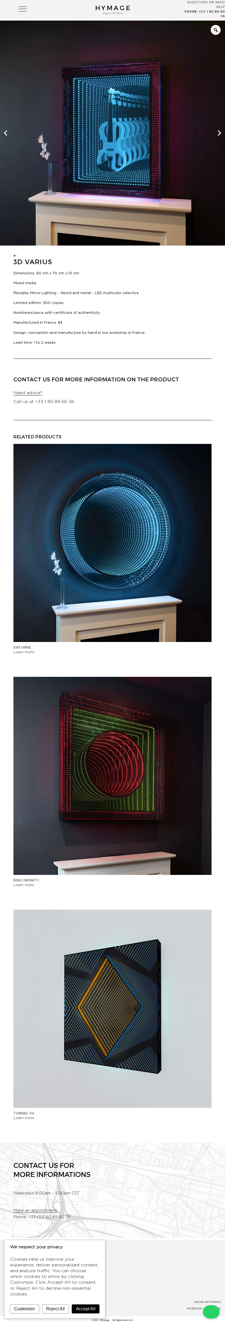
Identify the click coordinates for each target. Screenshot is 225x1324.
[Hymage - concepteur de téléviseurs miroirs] (14, 255)
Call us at (43, 401)
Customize (24, 1308)
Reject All (55, 1308)
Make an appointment (35, 1210)
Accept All (85, 1308)
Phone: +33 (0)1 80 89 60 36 (42, 1217)
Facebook (194, 1308)
